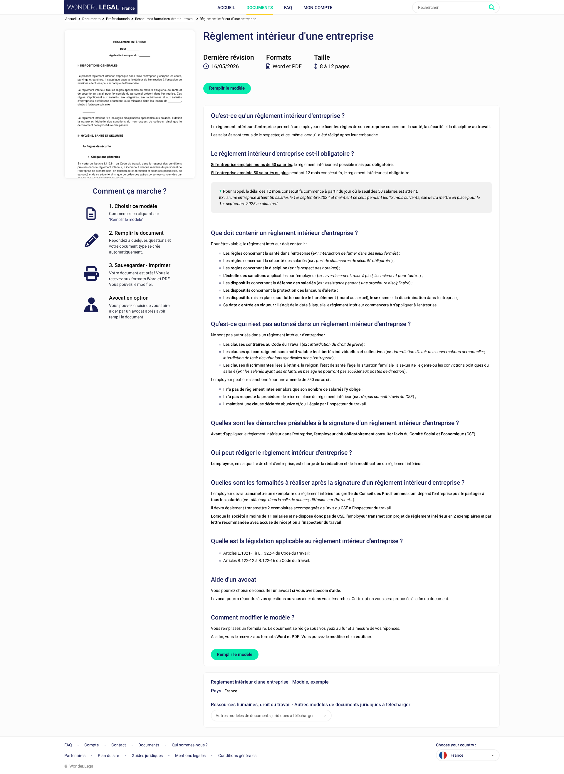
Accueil (226, 7)
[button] (324, 715)
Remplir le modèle (227, 88)
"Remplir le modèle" (126, 219)
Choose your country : (456, 745)
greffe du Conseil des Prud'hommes (374, 493)
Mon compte (317, 7)
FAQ (288, 7)
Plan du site (108, 755)
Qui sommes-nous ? (190, 745)
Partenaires (74, 755)
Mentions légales (190, 755)
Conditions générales (237, 755)
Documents (259, 7)
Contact (118, 745)
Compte (91, 745)
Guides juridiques (147, 755)
